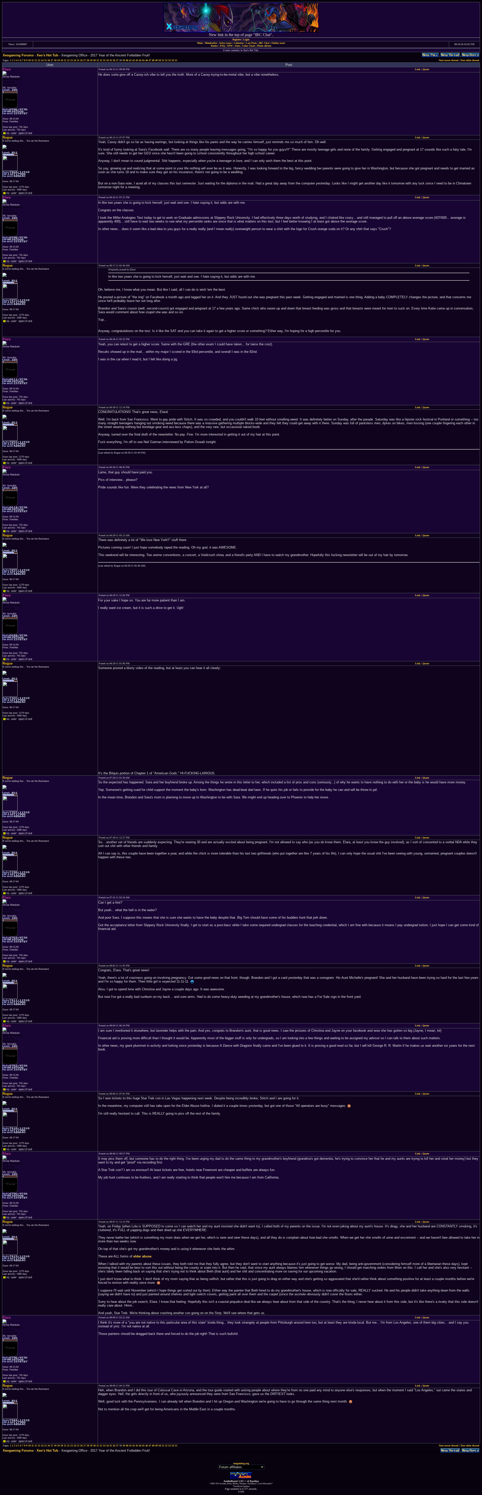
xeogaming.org (241, 1463)
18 (55, 60)
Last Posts (251, 43)
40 (127, 60)
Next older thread (469, 60)
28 (88, 60)
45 (143, 60)
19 (58, 60)
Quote (426, 69)
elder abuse (142, 1256)
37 (117, 60)
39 (124, 60)
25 (78, 60)
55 (176, 60)
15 (45, 60)
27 (84, 60)
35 (110, 60)
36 (114, 60)
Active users (225, 43)
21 (65, 60)
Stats (237, 45)
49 (156, 60)
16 (48, 60)
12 (35, 60)
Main (200, 43)
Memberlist (211, 43)
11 (32, 60)
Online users (278, 43)
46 (146, 60)
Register (236, 39)
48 (153, 60)
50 (159, 60)
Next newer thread (448, 60)
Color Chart (248, 45)
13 (39, 60)
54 (172, 60)
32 (101, 60)
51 (163, 60)
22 (68, 60)
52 (166, 60)
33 (104, 60)
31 (97, 60)
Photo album (264, 45)
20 (62, 60)
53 (169, 60)
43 (137, 60)
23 (71, 60)
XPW (230, 45)
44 (140, 60)
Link (417, 69)
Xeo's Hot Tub (47, 55)
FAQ (222, 45)
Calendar (239, 43)
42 (133, 60)
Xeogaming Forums (18, 55)
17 (52, 60)
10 (29, 60)
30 (94, 60)
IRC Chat (264, 43)
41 (130, 60)
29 (91, 60)
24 (75, 60)
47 (150, 60)
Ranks (214, 45)
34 (107, 60)
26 (81, 60)
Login (246, 39)
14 (42, 60)
